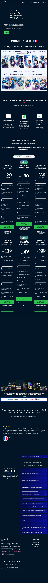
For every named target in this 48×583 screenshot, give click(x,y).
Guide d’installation (35, 2)
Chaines (44, 2)
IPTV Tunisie (9, 551)
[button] (33, 456)
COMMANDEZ (7, 32)
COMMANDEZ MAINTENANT (7, 227)
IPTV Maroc (15, 551)
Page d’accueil (25, 2)
